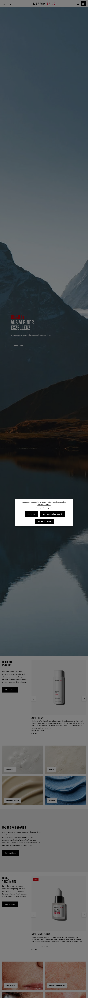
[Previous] (33, 698)
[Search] (9, 3)
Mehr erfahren (10, 853)
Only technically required (52, 514)
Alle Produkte (10, 690)
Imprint (49, 508)
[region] (44, 331)
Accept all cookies (44, 521)
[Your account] (78, 3)
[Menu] (4, 3)
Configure (31, 514)
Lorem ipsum (18, 345)
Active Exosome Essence (41, 934)
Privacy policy (41, 508)
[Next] (84, 698)
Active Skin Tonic (38, 717)
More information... (44, 504)
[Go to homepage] (44, 3)
